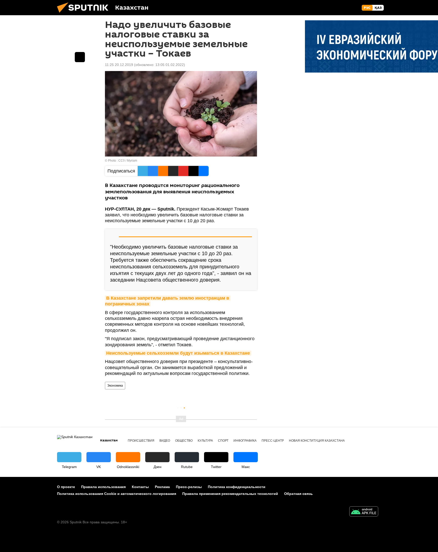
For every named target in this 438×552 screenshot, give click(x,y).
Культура (205, 440)
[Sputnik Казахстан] (84, 14)
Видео (164, 440)
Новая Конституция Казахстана (317, 440)
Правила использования (103, 487)
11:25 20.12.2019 (119, 65)
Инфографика (245, 440)
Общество (184, 440)
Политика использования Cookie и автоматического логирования (116, 494)
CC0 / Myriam (127, 160)
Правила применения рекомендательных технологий (230, 494)
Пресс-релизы (189, 487)
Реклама (162, 487)
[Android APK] (363, 512)
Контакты (140, 487)
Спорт (223, 440)
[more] (80, 57)
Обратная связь (298, 494)
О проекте (66, 487)
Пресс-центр (273, 440)
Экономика (115, 385)
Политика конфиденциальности (236, 487)
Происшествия (141, 440)
